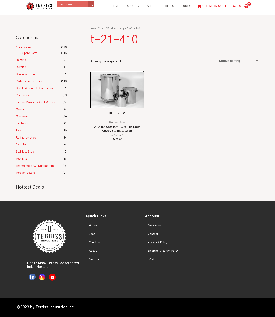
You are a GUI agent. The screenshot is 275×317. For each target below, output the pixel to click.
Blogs (169, 6)
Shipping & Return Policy (163, 250)
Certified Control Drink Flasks (34, 88)
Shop (150, 6)
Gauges (21, 109)
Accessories (23, 47)
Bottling (21, 60)
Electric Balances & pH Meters (35, 102)
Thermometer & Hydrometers (35, 165)
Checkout (95, 242)
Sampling (22, 144)
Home (115, 6)
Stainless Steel (25, 151)
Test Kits (21, 158)
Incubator (22, 123)
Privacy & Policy (157, 242)
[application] (137, 6)
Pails (19, 130)
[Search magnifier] (91, 4)
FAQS (151, 259)
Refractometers (26, 137)
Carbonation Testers (29, 81)
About (131, 6)
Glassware (22, 116)
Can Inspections (26, 74)
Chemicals (22, 95)
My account (155, 225)
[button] (112, 259)
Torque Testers (25, 172)
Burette (21, 67)
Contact (187, 6)
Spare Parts (29, 53)
